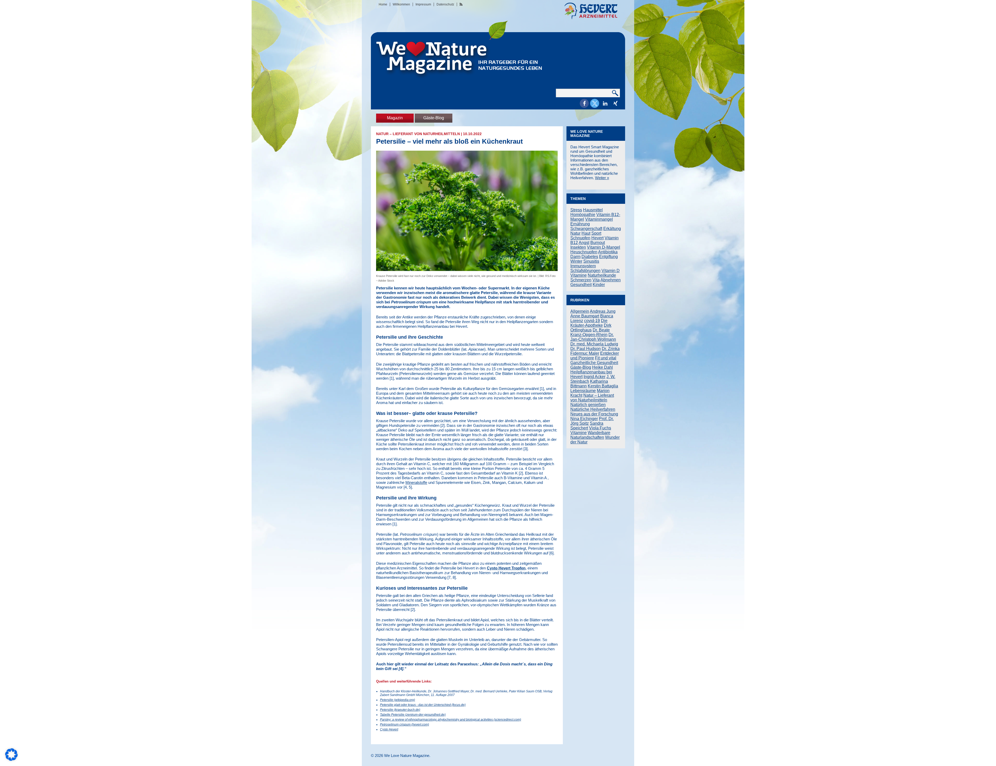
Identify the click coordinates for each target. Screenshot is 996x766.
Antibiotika (608, 252)
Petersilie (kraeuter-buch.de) (400, 710)
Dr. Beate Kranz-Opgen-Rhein (590, 332)
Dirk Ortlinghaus (590, 327)
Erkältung (612, 228)
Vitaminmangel (599, 219)
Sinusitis (591, 261)
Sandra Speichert (586, 425)
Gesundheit (581, 284)
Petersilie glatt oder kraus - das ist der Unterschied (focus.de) (423, 705)
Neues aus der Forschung (594, 414)
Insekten (578, 247)
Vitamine (578, 275)
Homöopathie (582, 214)
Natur (575, 233)
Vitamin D (610, 270)
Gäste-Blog (433, 118)
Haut (586, 233)
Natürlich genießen (588, 404)
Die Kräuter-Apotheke (588, 323)
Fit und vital (605, 358)
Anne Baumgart (584, 316)
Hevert (597, 238)
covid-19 (592, 320)
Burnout (597, 242)
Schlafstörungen (585, 270)
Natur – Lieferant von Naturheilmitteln (418, 134)
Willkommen (401, 4)
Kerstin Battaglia (603, 386)
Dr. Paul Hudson (585, 348)
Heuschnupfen (583, 252)
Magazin (395, 118)
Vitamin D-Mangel (603, 247)
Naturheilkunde (602, 275)
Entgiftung (608, 256)
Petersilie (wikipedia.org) (397, 700)
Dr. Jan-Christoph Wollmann (593, 337)
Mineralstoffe (416, 482)
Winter (576, 261)
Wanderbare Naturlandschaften (590, 435)
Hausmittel (593, 210)
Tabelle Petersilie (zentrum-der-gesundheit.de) (413, 714)
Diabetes (590, 256)
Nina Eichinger (584, 418)
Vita (596, 280)
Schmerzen (580, 280)
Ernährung (580, 224)
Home (383, 4)
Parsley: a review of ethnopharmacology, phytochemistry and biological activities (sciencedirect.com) (450, 719)
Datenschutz (445, 4)
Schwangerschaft (586, 228)
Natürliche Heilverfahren (592, 409)
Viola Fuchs (600, 428)
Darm (575, 256)
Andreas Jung (602, 311)
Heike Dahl (602, 367)
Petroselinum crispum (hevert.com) (404, 724)
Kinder (599, 284)
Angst (584, 242)
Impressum (423, 4)
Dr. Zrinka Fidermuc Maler (595, 351)
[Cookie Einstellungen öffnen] (11, 759)
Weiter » (602, 178)
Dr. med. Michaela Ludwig (594, 344)
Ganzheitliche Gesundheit (594, 362)
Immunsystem (583, 266)
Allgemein (579, 311)
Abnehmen (610, 280)
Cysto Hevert (389, 729)
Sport (596, 233)
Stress (576, 210)
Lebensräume (583, 390)
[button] (584, 103)
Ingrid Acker (594, 376)
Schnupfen (580, 238)
